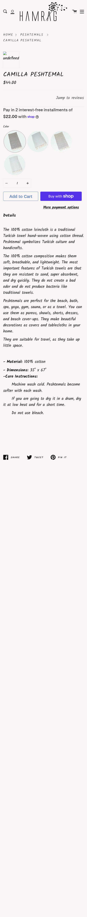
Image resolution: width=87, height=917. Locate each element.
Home (8, 35)
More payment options (61, 207)
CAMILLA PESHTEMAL (22, 40)
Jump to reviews (70, 98)
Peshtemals (31, 35)
